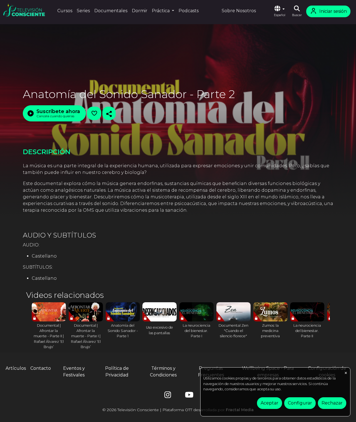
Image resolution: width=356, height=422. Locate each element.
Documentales (110, 10)
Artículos (16, 368)
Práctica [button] (161, 10)
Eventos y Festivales (74, 372)
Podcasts (189, 10)
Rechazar (332, 403)
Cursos (64, 10)
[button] (279, 11)
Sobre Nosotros (239, 10)
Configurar (300, 403)
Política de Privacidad (117, 372)
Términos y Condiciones (163, 372)
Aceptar (269, 403)
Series (83, 10)
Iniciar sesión (333, 11)
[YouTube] (188, 396)
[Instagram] (167, 396)
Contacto (40, 368)
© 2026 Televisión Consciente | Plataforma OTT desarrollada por (178, 409)
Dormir (139, 10)
